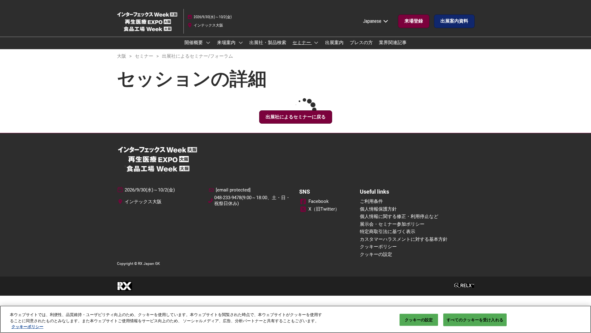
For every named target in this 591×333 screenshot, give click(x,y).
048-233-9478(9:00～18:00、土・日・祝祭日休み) (252, 201)
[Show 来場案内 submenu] (240, 42)
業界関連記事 (393, 42)
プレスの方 (361, 42)
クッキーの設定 (419, 319)
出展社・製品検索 (267, 42)
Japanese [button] (373, 21)
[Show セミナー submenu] (316, 42)
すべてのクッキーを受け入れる (475, 319)
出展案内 (334, 42)
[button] (413, 21)
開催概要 (194, 42)
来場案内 (226, 42)
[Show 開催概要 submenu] (208, 42)
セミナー (302, 42)
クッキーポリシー (27, 326)
